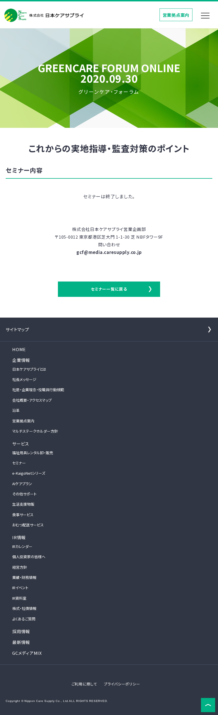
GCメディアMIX (27, 653)
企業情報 (21, 360)
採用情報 (21, 631)
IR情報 (19, 537)
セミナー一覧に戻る (109, 289)
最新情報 (21, 642)
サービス (20, 443)
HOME (19, 349)
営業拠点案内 (176, 15)
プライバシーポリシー (122, 684)
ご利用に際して (84, 684)
